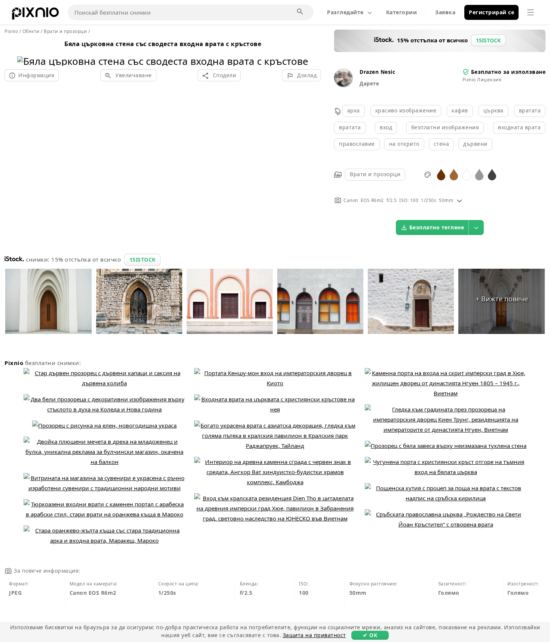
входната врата (519, 127)
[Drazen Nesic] (343, 84)
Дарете (369, 83)
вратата (530, 110)
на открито (404, 143)
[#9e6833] (454, 174)
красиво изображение (406, 110)
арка (353, 110)
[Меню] (530, 12)
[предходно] (25, 51)
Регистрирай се (491, 12)
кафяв (460, 110)
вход (386, 127)
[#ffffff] (466, 174)
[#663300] (441, 174)
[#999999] (479, 174)
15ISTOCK (142, 259)
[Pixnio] (35, 14)
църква (493, 110)
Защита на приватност (314, 635)
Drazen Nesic (377, 71)
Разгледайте (345, 12)
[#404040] (492, 174)
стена (441, 143)
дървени (475, 143)
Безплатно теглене (436, 227)
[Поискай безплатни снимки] (300, 12)
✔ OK (370, 635)
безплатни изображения (445, 127)
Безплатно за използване (508, 71)
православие (357, 143)
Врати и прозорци (375, 174)
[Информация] (459, 200)
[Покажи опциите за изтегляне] (476, 227)
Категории (401, 12)
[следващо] (299, 51)
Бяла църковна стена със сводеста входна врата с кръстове (162, 44)
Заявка (445, 12)
